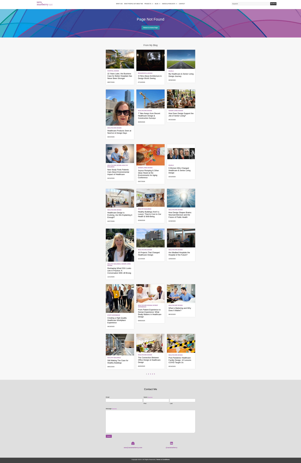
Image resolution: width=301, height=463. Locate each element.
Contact (182, 3)
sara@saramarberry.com (133, 447)
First (145, 403)
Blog (156, 3)
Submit (109, 436)
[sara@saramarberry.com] (133, 443)
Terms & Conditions (163, 459)
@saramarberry (171, 447)
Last (171, 403)
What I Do (119, 3)
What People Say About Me (133, 3)
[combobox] (251, 3)
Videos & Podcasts (168, 3)
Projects (147, 3)
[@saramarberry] (171, 443)
